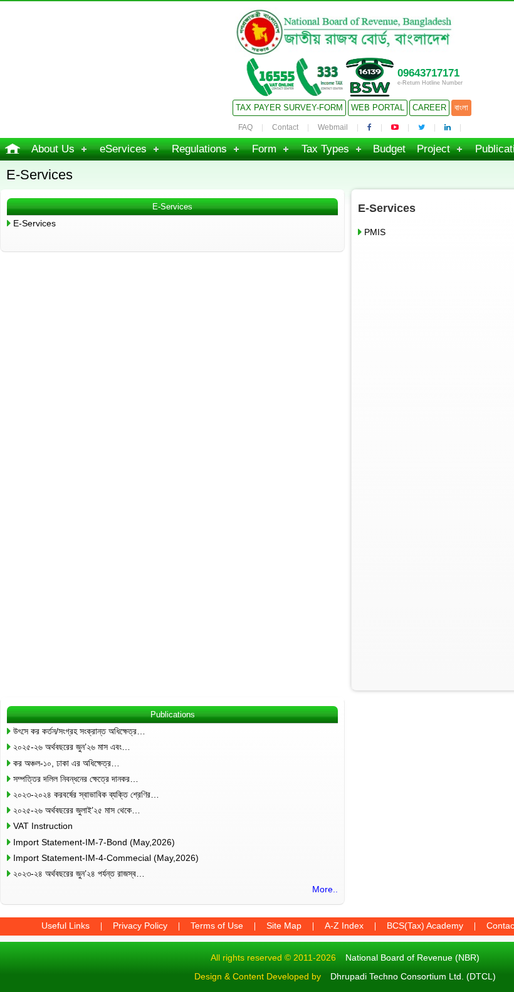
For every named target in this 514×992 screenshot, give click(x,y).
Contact (285, 127)
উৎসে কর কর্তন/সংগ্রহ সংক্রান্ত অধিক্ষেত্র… (79, 731)
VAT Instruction (43, 826)
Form (264, 149)
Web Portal (377, 107)
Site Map (284, 926)
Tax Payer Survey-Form (289, 107)
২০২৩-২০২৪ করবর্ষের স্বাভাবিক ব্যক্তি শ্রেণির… (86, 794)
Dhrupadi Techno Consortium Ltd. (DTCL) (413, 976)
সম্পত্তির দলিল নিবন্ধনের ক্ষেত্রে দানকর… (76, 779)
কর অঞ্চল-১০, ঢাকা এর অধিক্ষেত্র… (66, 763)
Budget (389, 149)
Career (429, 107)
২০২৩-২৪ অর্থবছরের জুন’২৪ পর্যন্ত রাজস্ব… (79, 873)
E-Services (34, 223)
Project (433, 149)
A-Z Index (344, 926)
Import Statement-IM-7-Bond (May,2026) (94, 842)
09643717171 (428, 73)
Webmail (333, 127)
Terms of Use (217, 926)
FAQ (245, 127)
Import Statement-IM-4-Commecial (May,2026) (106, 858)
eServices (123, 149)
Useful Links (65, 926)
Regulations (199, 149)
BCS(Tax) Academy (425, 926)
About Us (53, 149)
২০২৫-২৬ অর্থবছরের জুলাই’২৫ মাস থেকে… (76, 810)
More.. (325, 889)
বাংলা (461, 107)
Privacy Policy (140, 926)
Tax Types (325, 149)
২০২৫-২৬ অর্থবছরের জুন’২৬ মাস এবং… (71, 747)
